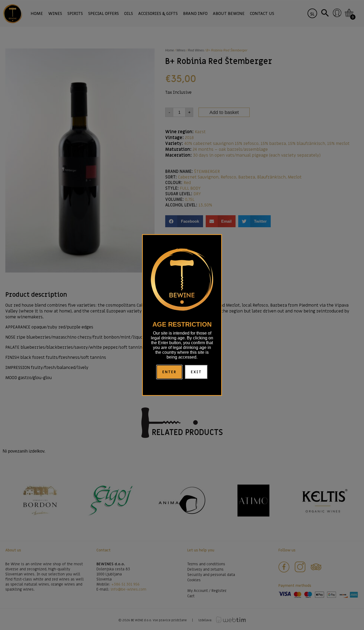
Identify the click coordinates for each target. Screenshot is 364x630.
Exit (196, 372)
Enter (169, 372)
